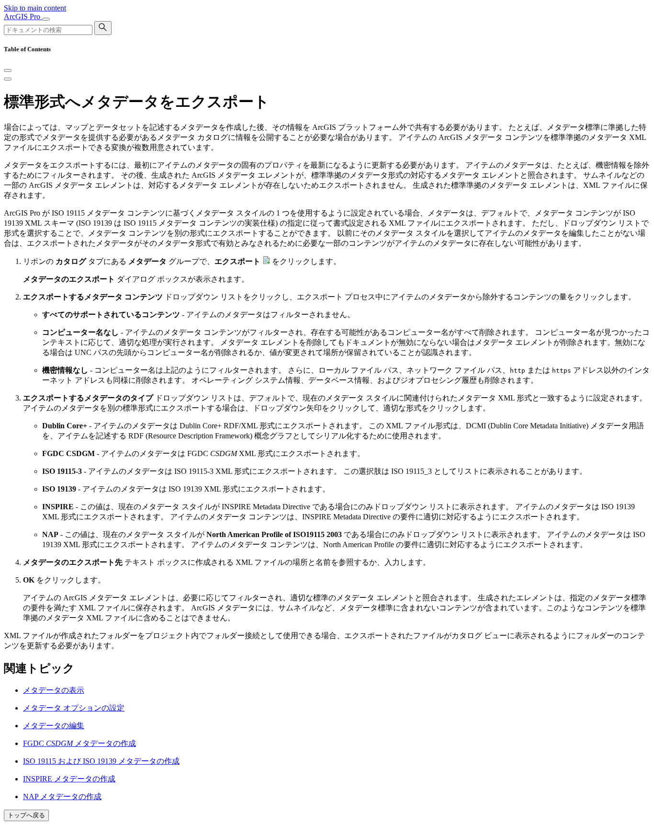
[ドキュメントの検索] (103, 28)
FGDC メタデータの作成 (79, 743)
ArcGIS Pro (23, 16)
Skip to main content (35, 8)
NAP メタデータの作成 (62, 796)
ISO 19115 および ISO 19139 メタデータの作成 (101, 761)
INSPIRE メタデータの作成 (69, 779)
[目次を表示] (7, 79)
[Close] (7, 70)
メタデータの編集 (53, 726)
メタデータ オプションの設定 (73, 708)
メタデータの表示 (53, 690)
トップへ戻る (26, 815)
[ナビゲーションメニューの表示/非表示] (46, 19)
